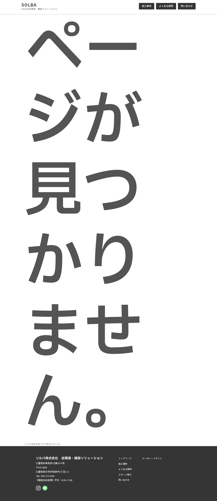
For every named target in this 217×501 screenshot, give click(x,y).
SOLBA (29, 5)
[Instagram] (38, 488)
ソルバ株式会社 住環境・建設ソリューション (69, 458)
